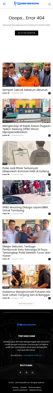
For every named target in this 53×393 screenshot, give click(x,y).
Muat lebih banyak (26, 303)
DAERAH (5, 203)
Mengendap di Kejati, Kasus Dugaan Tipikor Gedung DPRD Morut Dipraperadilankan (26, 129)
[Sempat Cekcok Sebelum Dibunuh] (26, 75)
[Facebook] (20, 372)
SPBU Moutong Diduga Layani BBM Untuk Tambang (25, 209)
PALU (4, 85)
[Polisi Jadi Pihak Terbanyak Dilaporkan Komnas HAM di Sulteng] (26, 153)
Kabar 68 (5, 93)
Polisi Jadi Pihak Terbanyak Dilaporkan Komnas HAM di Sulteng (25, 169)
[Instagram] (26, 372)
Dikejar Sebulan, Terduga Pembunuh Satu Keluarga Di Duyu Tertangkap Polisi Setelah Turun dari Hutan (26, 251)
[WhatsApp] (32, 372)
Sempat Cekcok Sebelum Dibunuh (25, 90)
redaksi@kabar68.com (32, 355)
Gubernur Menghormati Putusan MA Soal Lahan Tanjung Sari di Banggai (26, 293)
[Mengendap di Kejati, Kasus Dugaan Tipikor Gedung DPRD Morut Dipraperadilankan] (26, 111)
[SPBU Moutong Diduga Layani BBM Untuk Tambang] (26, 192)
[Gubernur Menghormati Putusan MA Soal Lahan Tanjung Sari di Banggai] (26, 277)
